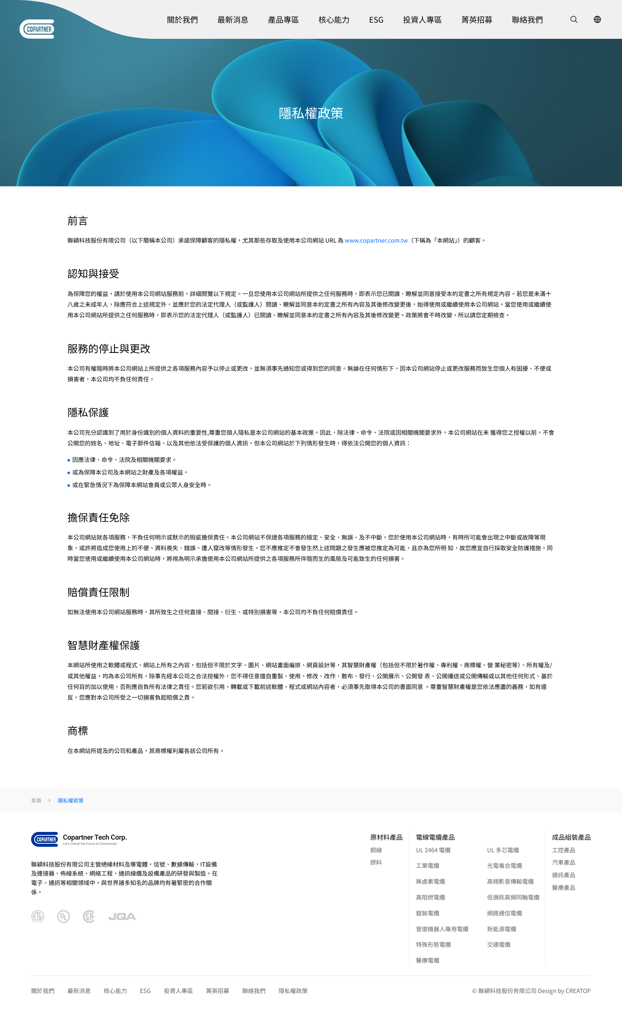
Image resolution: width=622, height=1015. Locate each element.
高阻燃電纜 (430, 897)
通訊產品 (563, 875)
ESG (145, 991)
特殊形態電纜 (433, 944)
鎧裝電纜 (427, 913)
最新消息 (79, 991)
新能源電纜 (501, 929)
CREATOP (578, 991)
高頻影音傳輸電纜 (510, 881)
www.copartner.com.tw (376, 240)
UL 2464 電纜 (433, 850)
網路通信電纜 (504, 913)
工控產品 (563, 850)
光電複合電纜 (504, 865)
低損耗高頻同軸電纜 (513, 897)
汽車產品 (563, 862)
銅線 (376, 850)
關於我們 (42, 991)
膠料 (376, 862)
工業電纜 (427, 865)
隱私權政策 (293, 991)
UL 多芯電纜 (503, 850)
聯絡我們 (254, 991)
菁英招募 (217, 991)
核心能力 (115, 991)
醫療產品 (563, 887)
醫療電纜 (427, 960)
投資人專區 (178, 991)
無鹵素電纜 (430, 881)
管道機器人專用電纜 (442, 929)
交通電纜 (499, 944)
